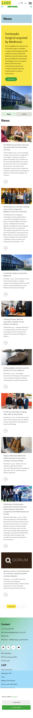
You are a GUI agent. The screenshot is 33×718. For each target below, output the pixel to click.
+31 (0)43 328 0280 (7, 629)
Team (3, 677)
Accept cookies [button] (16, 707)
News (9, 114)
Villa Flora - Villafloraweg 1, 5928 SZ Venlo (14, 640)
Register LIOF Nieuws (8, 681)
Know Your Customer (8, 688)
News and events (6, 670)
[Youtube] (19, 647)
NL (26, 3)
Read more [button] (14, 696)
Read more (11, 79)
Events (24, 114)
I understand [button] (16, 702)
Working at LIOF (6, 673)
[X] (13, 647)
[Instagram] (8, 647)
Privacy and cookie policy (9, 684)
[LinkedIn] (3, 647)
